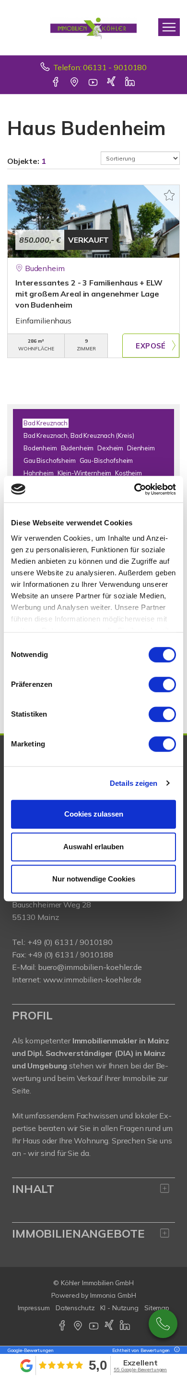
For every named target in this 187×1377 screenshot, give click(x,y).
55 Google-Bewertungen (140, 1369)
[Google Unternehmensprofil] (75, 82)
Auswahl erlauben (93, 847)
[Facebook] (56, 82)
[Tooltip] (175, 1350)
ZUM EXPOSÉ (150, 346)
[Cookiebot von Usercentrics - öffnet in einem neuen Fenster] (134, 489)
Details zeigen (133, 783)
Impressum (34, 1307)
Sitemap (156, 1307)
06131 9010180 (163, 1323)
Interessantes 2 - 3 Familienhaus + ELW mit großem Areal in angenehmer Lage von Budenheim (89, 294)
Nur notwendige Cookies (93, 879)
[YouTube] (93, 82)
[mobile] (169, 27)
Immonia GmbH (113, 1295)
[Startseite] (93, 27)
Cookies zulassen (93, 814)
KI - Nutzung (119, 1307)
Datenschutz (75, 1307)
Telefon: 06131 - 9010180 (100, 67)
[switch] (162, 684)
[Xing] (111, 82)
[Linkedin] (130, 82)
